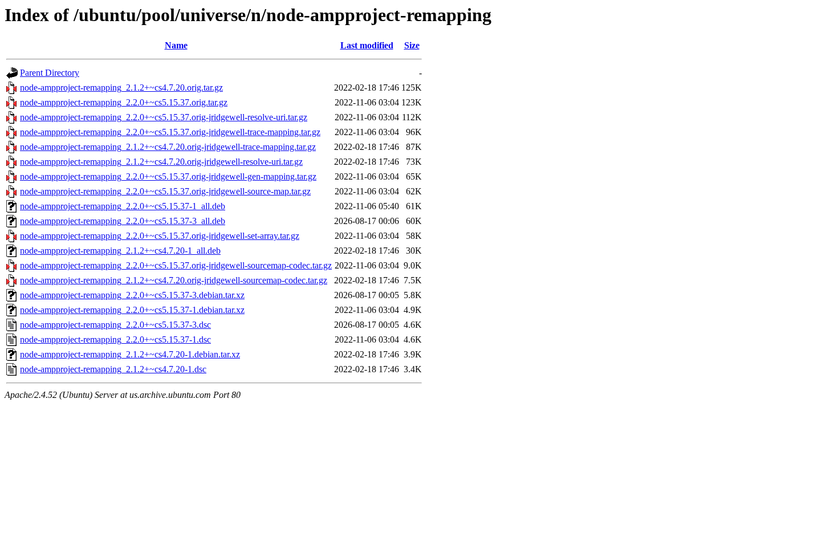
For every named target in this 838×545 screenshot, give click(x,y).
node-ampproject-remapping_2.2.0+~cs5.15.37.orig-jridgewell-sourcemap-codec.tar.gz (176, 265)
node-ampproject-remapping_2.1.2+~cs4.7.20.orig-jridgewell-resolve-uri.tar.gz (161, 161)
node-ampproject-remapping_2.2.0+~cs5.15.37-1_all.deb (122, 206)
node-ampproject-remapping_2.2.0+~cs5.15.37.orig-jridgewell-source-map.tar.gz (165, 191)
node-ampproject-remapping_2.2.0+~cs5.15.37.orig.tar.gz (123, 102)
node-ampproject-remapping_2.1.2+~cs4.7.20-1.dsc (113, 369)
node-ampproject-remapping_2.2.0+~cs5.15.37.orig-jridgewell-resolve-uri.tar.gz (163, 117)
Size (412, 45)
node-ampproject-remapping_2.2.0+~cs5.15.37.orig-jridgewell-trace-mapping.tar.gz (170, 132)
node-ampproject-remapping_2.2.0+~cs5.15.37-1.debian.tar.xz (132, 310)
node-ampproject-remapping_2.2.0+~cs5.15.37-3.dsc (115, 325)
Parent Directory (49, 73)
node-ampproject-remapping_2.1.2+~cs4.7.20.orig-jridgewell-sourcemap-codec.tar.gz (173, 280)
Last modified (366, 45)
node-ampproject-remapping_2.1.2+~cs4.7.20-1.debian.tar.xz (130, 354)
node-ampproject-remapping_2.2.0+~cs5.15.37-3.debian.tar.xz (132, 295)
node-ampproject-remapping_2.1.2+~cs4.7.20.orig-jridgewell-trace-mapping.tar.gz (168, 147)
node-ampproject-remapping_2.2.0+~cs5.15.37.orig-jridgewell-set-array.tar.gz (159, 236)
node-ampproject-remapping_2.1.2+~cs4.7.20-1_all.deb (120, 250)
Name (176, 45)
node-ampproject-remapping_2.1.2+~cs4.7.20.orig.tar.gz (121, 87)
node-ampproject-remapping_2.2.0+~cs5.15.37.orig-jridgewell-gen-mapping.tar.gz (168, 176)
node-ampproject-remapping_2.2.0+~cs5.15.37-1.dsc (115, 339)
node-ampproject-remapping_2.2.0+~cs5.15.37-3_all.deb (122, 221)
